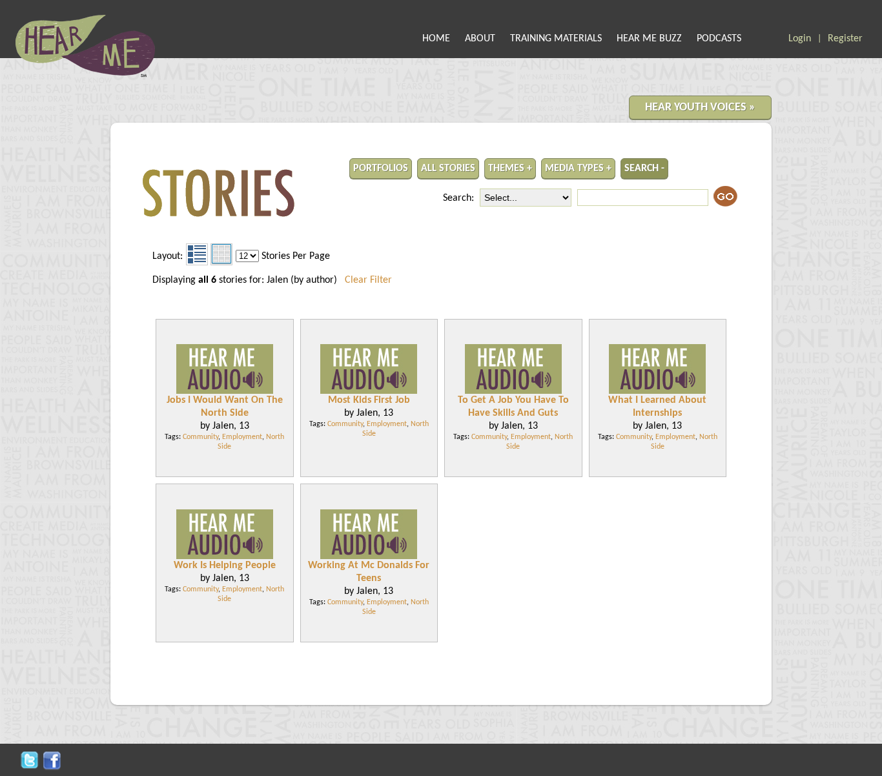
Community (200, 437)
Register (845, 39)
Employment (242, 437)
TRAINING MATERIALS (556, 39)
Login (799, 39)
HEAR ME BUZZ (649, 39)
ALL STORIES (448, 168)
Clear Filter (368, 280)
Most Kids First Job (369, 400)
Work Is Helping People (225, 565)
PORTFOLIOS (380, 168)
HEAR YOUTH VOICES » (700, 107)
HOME (436, 39)
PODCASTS (719, 39)
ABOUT (480, 39)
